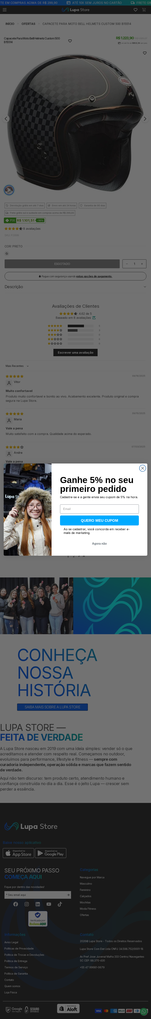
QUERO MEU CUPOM (99, 520)
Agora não (99, 543)
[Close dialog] (142, 468)
